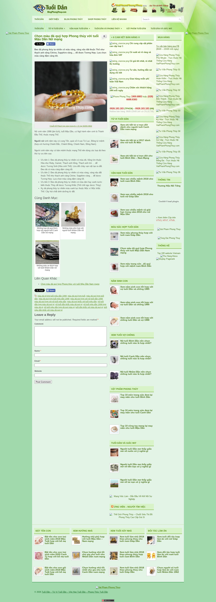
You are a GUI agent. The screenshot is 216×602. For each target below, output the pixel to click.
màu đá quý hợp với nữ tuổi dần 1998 (86, 299)
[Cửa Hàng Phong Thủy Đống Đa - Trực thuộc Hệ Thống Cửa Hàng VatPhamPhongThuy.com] (169, 166)
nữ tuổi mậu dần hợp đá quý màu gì (59, 307)
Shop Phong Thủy (97, 19)
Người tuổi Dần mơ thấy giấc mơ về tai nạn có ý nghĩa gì (136, 481)
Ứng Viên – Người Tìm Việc (129, 507)
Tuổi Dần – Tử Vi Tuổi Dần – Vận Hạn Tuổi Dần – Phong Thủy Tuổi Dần (75, 592)
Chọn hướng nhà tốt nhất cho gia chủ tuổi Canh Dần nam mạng (93, 569)
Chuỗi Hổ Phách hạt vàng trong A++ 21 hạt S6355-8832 (71, 126)
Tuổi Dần (39, 19)
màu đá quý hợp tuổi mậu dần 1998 (54, 299)
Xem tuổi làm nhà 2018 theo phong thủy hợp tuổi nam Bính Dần (132, 554)
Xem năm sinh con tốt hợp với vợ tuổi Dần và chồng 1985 (136, 288)
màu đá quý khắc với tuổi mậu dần (82, 302)
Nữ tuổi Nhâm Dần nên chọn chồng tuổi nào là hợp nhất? (135, 372)
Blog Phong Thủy (73, 19)
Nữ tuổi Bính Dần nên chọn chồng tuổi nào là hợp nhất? (135, 342)
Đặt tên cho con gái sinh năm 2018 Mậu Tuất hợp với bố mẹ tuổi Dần (55, 570)
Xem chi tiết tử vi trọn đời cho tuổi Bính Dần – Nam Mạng (136, 156)
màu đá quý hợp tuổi (76, 296)
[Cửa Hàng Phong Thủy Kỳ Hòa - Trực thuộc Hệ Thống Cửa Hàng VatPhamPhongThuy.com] (169, 125)
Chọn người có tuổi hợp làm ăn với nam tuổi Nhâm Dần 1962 (168, 569)
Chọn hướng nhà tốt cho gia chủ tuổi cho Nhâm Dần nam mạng (93, 554)
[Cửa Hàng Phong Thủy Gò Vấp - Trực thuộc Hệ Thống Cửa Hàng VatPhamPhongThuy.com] (169, 145)
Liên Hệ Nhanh (119, 19)
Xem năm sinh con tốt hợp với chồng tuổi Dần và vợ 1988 (136, 318)
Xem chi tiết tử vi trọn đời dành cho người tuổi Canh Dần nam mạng (134, 126)
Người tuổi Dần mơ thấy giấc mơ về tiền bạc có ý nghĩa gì (136, 465)
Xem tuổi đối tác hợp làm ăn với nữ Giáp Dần (168, 538)
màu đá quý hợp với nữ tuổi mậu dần (50, 302)
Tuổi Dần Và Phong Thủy (108, 28)
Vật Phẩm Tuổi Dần (136, 28)
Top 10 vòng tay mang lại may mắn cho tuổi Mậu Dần (136, 426)
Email (37, 361)
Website (38, 371)
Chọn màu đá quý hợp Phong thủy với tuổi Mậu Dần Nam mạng (70, 284)
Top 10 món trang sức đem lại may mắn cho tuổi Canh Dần (136, 411)
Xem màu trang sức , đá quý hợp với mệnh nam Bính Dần (135, 264)
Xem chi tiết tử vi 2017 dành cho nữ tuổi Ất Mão (135, 141)
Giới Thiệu (54, 19)
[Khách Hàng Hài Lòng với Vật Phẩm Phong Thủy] (169, 229)
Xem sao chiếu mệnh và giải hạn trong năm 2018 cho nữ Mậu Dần (135, 211)
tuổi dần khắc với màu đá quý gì (89, 307)
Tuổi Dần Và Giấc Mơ (161, 28)
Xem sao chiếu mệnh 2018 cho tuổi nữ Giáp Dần (136, 195)
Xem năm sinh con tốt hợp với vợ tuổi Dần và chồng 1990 (136, 303)
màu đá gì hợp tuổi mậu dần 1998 (52, 296)
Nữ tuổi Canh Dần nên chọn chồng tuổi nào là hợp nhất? (135, 357)
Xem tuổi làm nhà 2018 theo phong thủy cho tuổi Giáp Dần (132, 569)
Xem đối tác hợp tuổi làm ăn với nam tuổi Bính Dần (168, 554)
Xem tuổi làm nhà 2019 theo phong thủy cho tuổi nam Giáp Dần (132, 538)
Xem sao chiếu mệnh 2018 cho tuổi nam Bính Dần (136, 180)
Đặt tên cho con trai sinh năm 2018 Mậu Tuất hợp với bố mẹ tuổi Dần (55, 540)
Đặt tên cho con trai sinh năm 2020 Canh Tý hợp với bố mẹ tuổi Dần (57, 555)
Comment (38, 324)
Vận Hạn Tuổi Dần (79, 28)
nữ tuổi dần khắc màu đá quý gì (68, 304)
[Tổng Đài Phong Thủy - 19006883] (169, 238)
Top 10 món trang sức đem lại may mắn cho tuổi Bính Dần (136, 396)
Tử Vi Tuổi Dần (56, 28)
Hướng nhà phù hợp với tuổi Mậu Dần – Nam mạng (93, 538)
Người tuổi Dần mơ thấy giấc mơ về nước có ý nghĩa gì (136, 450)
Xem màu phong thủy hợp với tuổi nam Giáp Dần (136, 234)
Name (37, 351)
